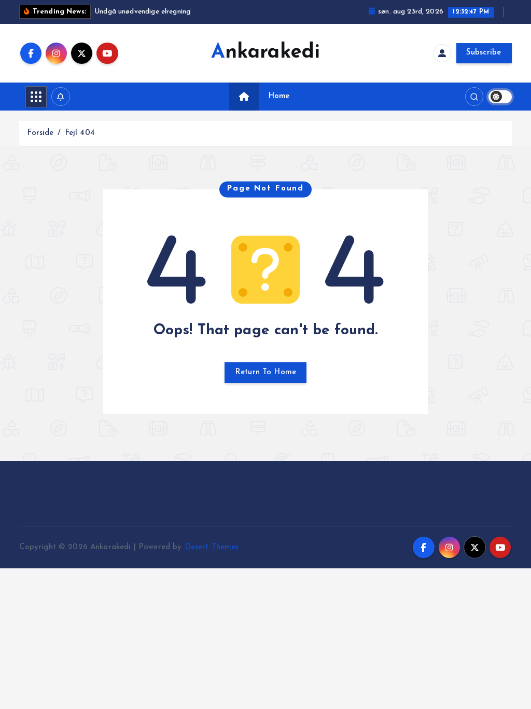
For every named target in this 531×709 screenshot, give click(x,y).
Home (279, 96)
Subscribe (483, 53)
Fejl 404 (80, 133)
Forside (40, 133)
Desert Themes (212, 547)
